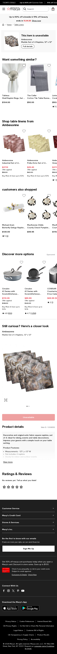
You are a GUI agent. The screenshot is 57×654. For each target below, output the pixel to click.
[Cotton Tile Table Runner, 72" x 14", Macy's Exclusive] (39, 78)
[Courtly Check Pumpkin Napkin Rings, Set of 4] (39, 208)
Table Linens (19, 25)
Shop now (36, 21)
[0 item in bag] (53, 9)
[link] (14, 99)
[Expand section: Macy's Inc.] (28, 529)
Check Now (32, 575)
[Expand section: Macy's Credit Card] (28, 515)
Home (9, 25)
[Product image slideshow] (28, 374)
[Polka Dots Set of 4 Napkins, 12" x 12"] (39, 143)
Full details (28, 46)
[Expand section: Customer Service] (28, 508)
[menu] (3, 9)
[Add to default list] (24, 65)
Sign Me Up (28, 548)
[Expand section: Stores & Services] (28, 522)
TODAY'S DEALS (9, 3)
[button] (28, 374)
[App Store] (10, 608)
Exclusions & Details (19, 575)
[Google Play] (30, 608)
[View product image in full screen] (5, 400)
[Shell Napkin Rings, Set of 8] (14, 78)
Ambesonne (26, 39)
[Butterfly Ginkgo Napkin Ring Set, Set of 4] (14, 208)
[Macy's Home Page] (13, 9)
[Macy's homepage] (3, 25)
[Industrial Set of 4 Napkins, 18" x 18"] (14, 143)
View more (8, 462)
